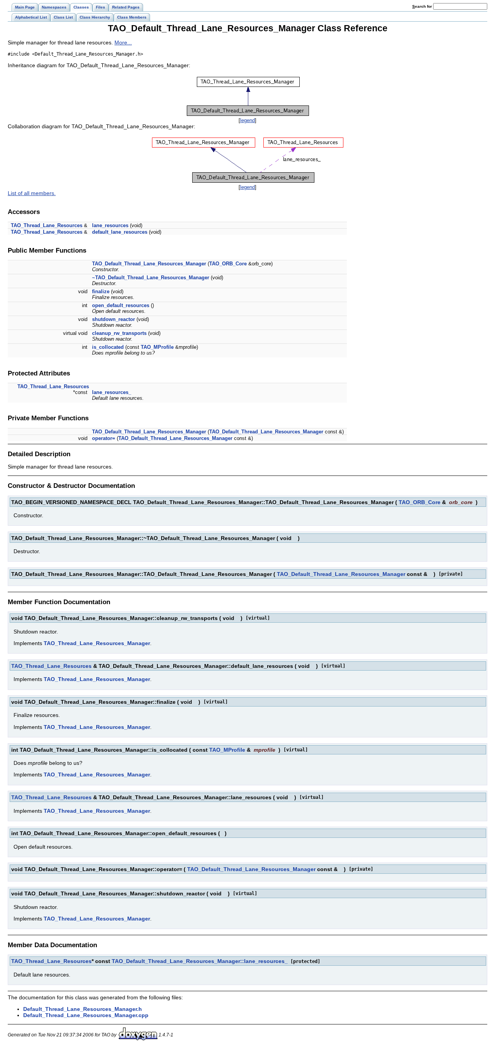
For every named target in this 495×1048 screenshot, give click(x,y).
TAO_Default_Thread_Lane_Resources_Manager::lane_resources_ (200, 961)
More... (123, 42)
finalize (100, 291)
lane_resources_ (111, 392)
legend (247, 120)
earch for (422, 6)
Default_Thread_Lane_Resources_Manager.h (82, 1009)
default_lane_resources (119, 232)
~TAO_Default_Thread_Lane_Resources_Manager (150, 277)
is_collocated (108, 347)
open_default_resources (120, 305)
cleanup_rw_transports (119, 333)
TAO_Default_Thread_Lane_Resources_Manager (149, 264)
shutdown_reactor (113, 319)
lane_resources (110, 225)
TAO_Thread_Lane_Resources (46, 225)
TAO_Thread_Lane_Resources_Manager (97, 643)
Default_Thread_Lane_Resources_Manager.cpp (85, 1015)
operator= (103, 438)
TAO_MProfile (157, 347)
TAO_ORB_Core (228, 264)
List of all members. (32, 193)
